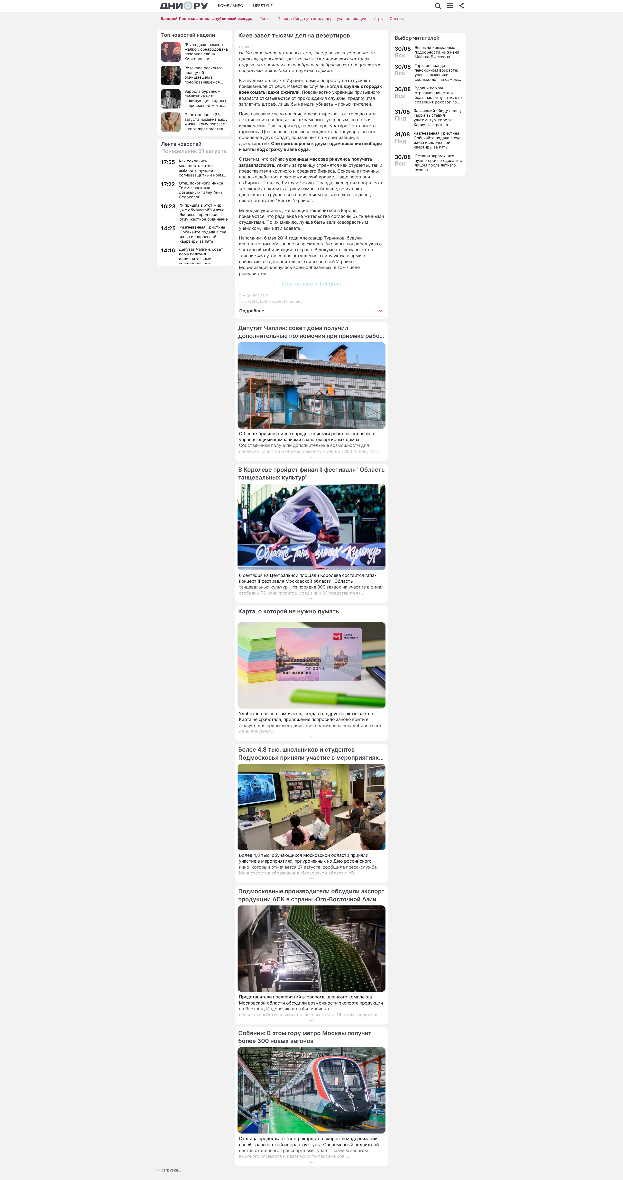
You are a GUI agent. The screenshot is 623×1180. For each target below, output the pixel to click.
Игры (379, 18)
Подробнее (251, 310)
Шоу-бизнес (230, 5)
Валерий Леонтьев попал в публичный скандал (207, 18)
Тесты (265, 18)
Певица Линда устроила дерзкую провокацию (322, 18)
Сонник (397, 18)
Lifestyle (263, 5)
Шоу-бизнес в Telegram (311, 284)
